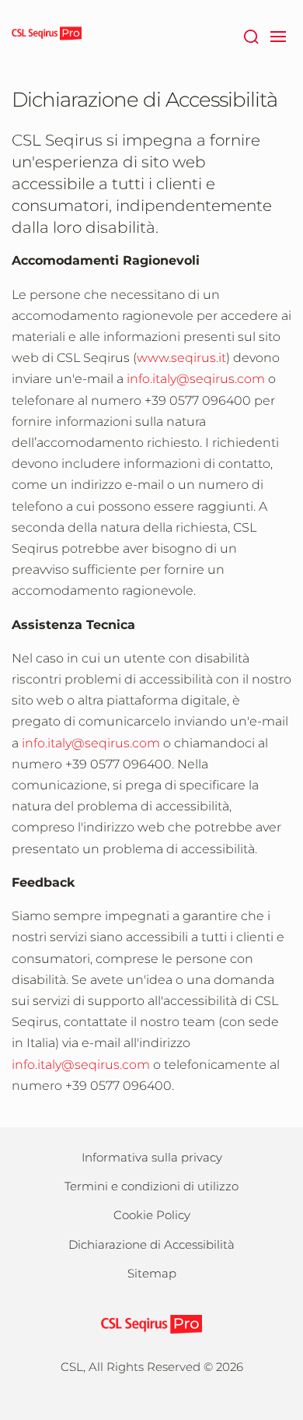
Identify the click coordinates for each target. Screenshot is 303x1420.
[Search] (250, 35)
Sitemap (151, 1273)
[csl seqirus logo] (151, 1323)
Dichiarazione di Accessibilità (151, 1244)
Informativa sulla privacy (152, 1157)
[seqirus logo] (47, 35)
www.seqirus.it (181, 357)
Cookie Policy (151, 1214)
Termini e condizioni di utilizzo (151, 1186)
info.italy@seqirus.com (196, 378)
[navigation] (277, 35)
